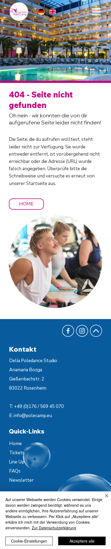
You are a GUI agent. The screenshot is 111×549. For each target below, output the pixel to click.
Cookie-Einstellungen (29, 541)
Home (15, 443)
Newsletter (21, 480)
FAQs (14, 471)
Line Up (16, 462)
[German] (41, 12)
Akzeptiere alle (82, 541)
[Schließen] (103, 498)
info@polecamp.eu (33, 415)
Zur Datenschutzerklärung (54, 527)
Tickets (17, 453)
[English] (52, 12)
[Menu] (96, 12)
